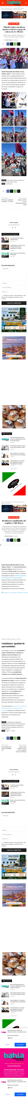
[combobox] (10, 1087)
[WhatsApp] (15, 44)
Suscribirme (20, 1094)
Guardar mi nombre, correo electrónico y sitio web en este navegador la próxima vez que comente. (14, 297)
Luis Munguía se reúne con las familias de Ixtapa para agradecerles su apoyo (17, 247)
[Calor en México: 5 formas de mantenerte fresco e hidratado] (5, 455)
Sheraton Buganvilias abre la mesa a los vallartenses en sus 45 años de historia (17, 439)
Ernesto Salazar (9, 40)
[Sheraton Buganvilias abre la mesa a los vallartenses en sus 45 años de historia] (5, 439)
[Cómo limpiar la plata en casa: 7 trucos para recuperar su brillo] (5, 447)
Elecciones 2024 (8, 8)
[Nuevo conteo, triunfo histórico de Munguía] (5, 255)
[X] (11, 44)
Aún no (8, 1094)
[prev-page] (3, 260)
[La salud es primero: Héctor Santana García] (5, 240)
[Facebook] (8, 44)
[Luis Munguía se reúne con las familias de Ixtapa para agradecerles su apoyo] (5, 247)
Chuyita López (9, 183)
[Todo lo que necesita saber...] (14, 3)
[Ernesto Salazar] (3, 40)
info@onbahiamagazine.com (16, 1063)
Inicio (3, 8)
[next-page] (5, 260)
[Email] (18, 44)
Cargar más (13, 468)
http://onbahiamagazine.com (14, 224)
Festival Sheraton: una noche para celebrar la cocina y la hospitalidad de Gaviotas (17, 462)
